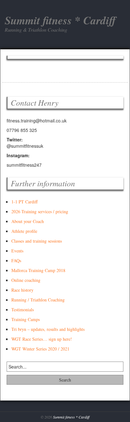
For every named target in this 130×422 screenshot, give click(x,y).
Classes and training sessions (36, 241)
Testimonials (22, 310)
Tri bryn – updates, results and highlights (48, 329)
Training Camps (25, 319)
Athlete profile (24, 231)
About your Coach (27, 221)
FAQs (16, 261)
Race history (22, 290)
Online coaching (25, 280)
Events (17, 251)
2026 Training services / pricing (39, 211)
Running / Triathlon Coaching (38, 300)
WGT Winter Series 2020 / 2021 (40, 349)
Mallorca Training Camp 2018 (38, 270)
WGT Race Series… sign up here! (41, 339)
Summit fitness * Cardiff (71, 416)
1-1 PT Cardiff (24, 202)
